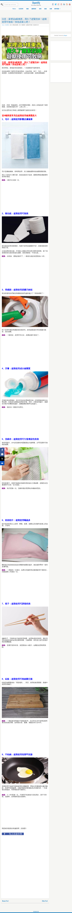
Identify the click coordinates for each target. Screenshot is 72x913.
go (58, 4)
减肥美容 (34, 8)
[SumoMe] (2, 463)
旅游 (45, 8)
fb (52, 4)
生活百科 (21, 8)
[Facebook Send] (2, 454)
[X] (2, 458)
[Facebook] (2, 450)
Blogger (65, 35)
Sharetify (36, 3)
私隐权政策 (36, 911)
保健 (27, 8)
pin (61, 4)
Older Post (45, 901)
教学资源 (56, 8)
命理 (40, 8)
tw (55, 4)
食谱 (51, 8)
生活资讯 (7, 24)
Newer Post (5, 901)
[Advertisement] (34, 31)
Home (14, 8)
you (69, 4)
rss (67, 4)
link (64, 4)
